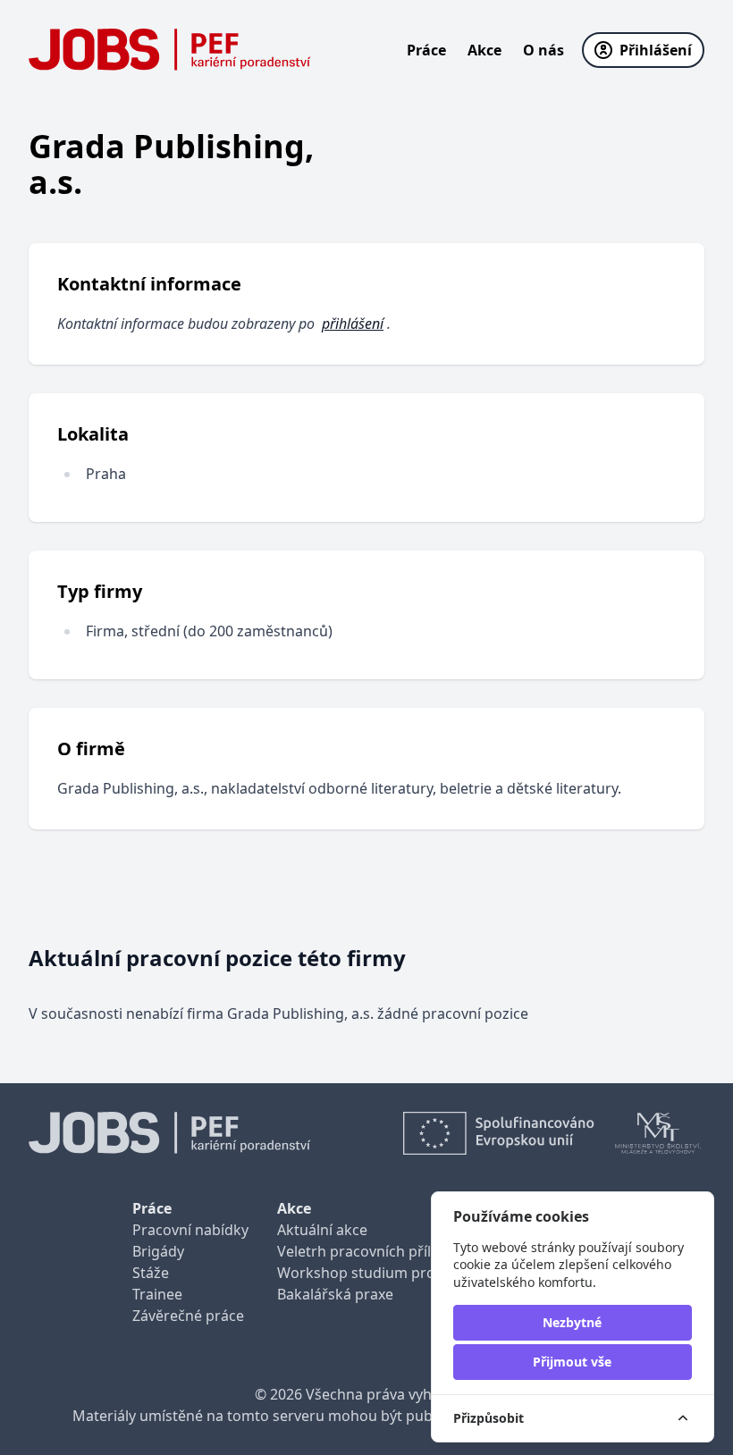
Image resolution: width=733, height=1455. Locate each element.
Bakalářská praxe (335, 1294)
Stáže (150, 1273)
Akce (484, 50)
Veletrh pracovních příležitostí (378, 1251)
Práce (426, 50)
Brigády (158, 1251)
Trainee (157, 1294)
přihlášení (352, 323)
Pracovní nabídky (190, 1230)
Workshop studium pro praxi (375, 1273)
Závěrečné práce (188, 1315)
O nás (543, 50)
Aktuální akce (322, 1230)
